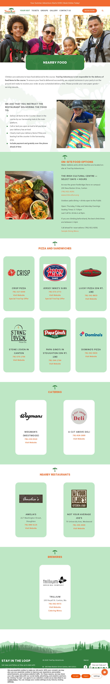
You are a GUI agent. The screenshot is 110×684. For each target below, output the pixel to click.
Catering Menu (55, 611)
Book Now (90, 11)
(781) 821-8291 (67, 192)
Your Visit (25, 11)
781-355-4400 (79, 525)
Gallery (54, 11)
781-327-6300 (19, 292)
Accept (75, 676)
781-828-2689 (79, 436)
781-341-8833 (91, 295)
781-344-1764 (55, 360)
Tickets (35, 11)
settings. (11, 682)
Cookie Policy (13, 680)
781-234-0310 (31, 439)
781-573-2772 (55, 292)
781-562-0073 (55, 604)
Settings (97, 676)
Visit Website (19, 295)
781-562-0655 (91, 353)
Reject (86, 676)
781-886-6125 (31, 525)
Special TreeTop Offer (19, 299)
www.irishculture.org (70, 195)
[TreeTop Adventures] (9, 10)
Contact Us (65, 11)
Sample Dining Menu (70, 231)
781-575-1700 (19, 357)
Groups (44, 11)
